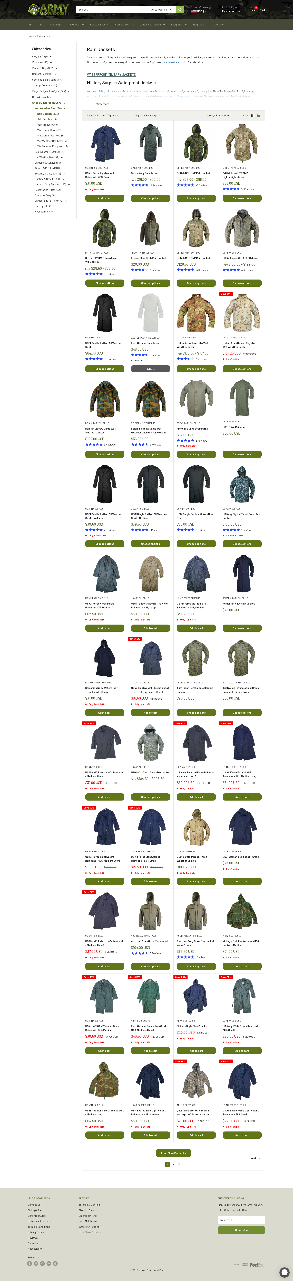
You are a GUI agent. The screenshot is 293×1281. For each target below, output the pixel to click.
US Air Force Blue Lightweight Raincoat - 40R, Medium (148, 1112)
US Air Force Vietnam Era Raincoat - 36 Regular (99, 605)
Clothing (55, 24)
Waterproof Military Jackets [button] (111, 74)
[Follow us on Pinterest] (42, 1263)
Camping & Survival (150, 24)
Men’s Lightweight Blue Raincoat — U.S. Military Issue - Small (150, 689)
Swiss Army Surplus (142, 167)
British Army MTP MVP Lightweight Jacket (235, 175)
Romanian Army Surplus (235, 598)
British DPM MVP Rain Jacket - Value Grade (102, 259)
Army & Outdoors (232, 935)
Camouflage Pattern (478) (49, 200)
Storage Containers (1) (44, 85)
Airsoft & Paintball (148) (47, 168)
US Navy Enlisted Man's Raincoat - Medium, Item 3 (196, 774)
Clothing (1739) (40, 56)
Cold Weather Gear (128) (48, 151)
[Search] (180, 9)
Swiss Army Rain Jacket (145, 173)
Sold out (150, 369)
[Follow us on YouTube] (48, 1263)
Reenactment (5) (44, 211)
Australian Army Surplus (191, 682)
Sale (42, 24)
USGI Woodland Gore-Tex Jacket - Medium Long (104, 1112)
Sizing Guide (35, 1210)
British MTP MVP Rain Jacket (193, 257)
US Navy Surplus (232, 508)
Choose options (150, 198)
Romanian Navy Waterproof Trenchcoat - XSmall (101, 689)
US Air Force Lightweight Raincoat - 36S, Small (99, 175)
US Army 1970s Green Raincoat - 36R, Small (241, 1028)
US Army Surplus (232, 252)
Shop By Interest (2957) (46, 102)
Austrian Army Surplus (144, 935)
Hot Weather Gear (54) (47, 157)
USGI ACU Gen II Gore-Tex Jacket (150, 772)
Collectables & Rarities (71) (49, 189)
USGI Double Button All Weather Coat (103, 344)
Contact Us (34, 1204)
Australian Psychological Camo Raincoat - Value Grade (241, 689)
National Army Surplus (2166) (50, 184)
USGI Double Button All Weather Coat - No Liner (103, 516)
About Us (33, 1243)
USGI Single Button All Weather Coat (195, 516)
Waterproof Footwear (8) (50, 135)
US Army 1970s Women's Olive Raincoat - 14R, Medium (102, 1028)
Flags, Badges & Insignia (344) (49, 91)
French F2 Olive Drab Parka (192, 428)
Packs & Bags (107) (43, 68)
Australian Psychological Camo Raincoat (195, 689)
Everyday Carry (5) (44, 195)
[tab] (173, 74)
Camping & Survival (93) (45, 79)
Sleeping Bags (87, 1210)
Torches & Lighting (89, 1204)
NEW (31, 24)
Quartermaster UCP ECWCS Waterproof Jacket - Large (193, 1112)
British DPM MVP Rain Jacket (193, 173)
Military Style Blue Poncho (192, 1026)
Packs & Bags (98, 24)
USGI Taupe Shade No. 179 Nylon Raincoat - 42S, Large (149, 605)
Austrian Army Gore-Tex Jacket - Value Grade (196, 943)
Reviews (33, 1237)
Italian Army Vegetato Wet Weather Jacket (192, 344)
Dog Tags (198, 24)
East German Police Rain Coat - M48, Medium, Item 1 (149, 1028)
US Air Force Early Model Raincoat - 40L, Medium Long (239, 774)
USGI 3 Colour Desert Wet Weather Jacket (192, 858)
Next (253, 1158)
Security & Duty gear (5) (48, 173)
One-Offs (218, 24)
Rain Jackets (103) (48, 113)
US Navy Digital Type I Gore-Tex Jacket (241, 516)
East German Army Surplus (146, 337)
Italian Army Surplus (188, 337)
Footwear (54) (40, 62)
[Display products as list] (258, 115)
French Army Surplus (143, 252)
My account (229, 11)
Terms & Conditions (39, 1226)
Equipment (177, 24)
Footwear (74, 24)
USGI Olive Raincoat (234, 427)
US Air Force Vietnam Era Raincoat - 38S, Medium (191, 605)
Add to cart (105, 198)
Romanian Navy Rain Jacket (239, 603)
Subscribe (241, 1230)
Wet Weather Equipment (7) (52, 146)
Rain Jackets (44, 35)
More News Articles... (91, 1232)
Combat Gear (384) (42, 73)
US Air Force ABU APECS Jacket (241, 257)
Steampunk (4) (43, 206)
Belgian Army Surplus (97, 423)
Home (31, 35)
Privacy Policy (36, 1232)
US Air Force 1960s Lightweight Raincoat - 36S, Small (241, 1112)
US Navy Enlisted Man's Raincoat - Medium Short (104, 774)
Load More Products (173, 1153)
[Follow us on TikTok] (55, 1263)
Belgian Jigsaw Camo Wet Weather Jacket (100, 430)
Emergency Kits (88, 1215)
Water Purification (89, 1226)
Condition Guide (37, 1215)
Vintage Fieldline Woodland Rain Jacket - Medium (241, 943)
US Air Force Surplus (97, 167)
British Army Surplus (188, 167)
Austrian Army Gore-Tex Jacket (149, 941)
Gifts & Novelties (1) (43, 96)
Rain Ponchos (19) (46, 119)
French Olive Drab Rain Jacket (148, 257)
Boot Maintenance (89, 1221)
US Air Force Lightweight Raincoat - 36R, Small (145, 858)
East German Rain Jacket (146, 343)
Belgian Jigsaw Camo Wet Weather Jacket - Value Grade (149, 430)
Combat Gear (122, 24)
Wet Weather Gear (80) (48, 108)
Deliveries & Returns (39, 1221)
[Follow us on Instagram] (36, 1263)
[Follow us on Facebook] (29, 1263)
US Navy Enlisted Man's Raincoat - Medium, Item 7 (104, 943)
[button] (284, 1272)
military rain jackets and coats (114, 91)
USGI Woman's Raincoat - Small (241, 856)
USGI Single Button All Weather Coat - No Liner (149, 516)
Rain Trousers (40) (47, 124)
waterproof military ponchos (177, 96)
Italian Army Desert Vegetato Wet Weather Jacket (240, 344)
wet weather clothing (175, 62)
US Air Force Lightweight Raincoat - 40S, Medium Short (102, 858)
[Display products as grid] (252, 115)
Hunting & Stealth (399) (48, 178)
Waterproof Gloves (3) (49, 130)
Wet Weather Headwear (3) (51, 140)
